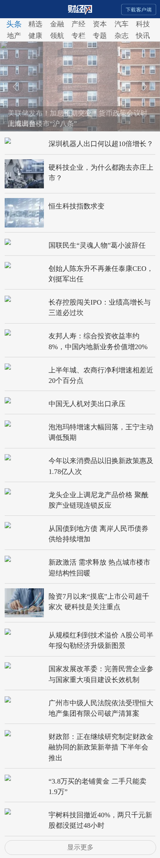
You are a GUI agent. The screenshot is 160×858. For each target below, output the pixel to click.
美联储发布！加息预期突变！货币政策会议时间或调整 (78, 118)
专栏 (78, 36)
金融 (57, 24)
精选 (35, 24)
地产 (14, 36)
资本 (100, 24)
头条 (14, 24)
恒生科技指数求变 (76, 206)
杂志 (122, 36)
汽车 (122, 24)
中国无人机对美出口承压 (87, 404)
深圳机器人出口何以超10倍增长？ (101, 144)
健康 (35, 36)
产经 (78, 24)
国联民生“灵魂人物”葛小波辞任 (97, 245)
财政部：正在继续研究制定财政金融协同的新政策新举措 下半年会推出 (101, 747)
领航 (57, 36)
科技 (143, 24)
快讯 (143, 36)
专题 (100, 36)
